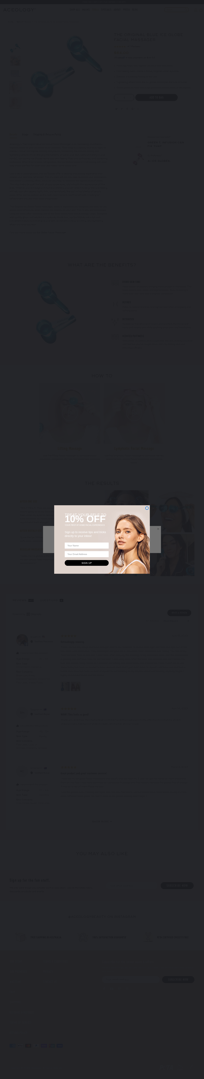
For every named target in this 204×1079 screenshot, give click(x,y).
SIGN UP (87, 563)
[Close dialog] (147, 508)
